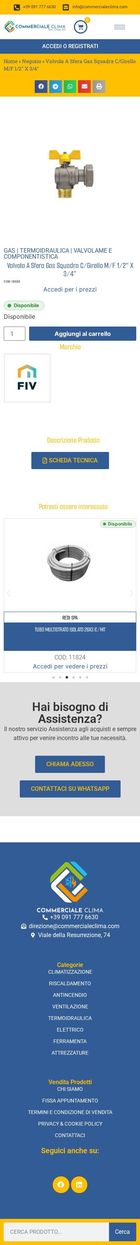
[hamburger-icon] (119, 27)
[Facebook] (61, 1184)
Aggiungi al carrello (83, 333)
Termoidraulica (44, 250)
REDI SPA (70, 617)
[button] (41, 86)
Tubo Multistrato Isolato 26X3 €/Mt (70, 629)
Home (11, 61)
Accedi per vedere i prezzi (70, 666)
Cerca (122, 1231)
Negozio (31, 61)
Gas (9, 250)
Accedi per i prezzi (70, 289)
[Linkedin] (79, 1184)
